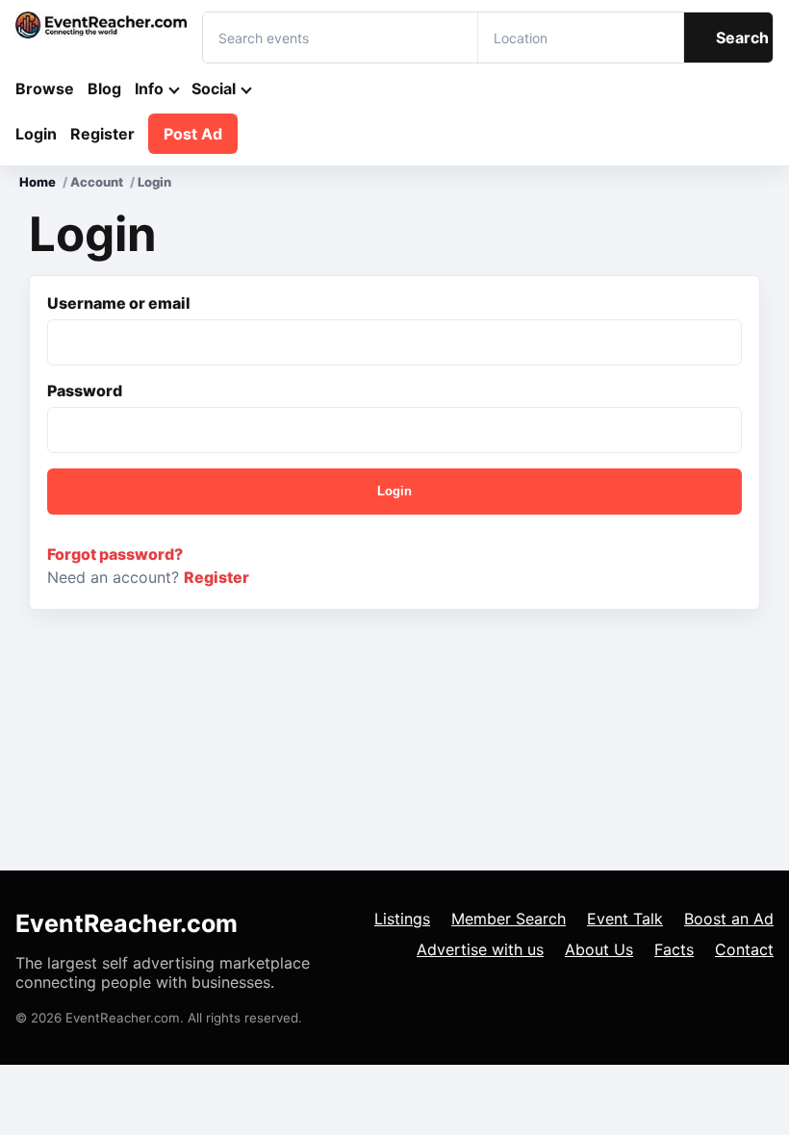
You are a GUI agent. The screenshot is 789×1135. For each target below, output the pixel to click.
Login (36, 133)
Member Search (508, 918)
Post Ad (193, 133)
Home (37, 181)
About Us (599, 949)
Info (149, 88)
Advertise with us (480, 949)
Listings (402, 918)
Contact (744, 949)
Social (213, 88)
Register (102, 133)
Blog (104, 88)
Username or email (119, 303)
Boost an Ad (729, 918)
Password (84, 390)
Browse (44, 88)
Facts (674, 949)
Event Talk (625, 918)
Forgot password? (115, 554)
